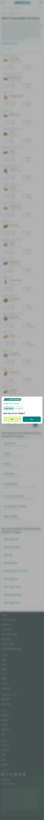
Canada (19, 408)
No (12, 419)
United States (8, 408)
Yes (31, 419)
